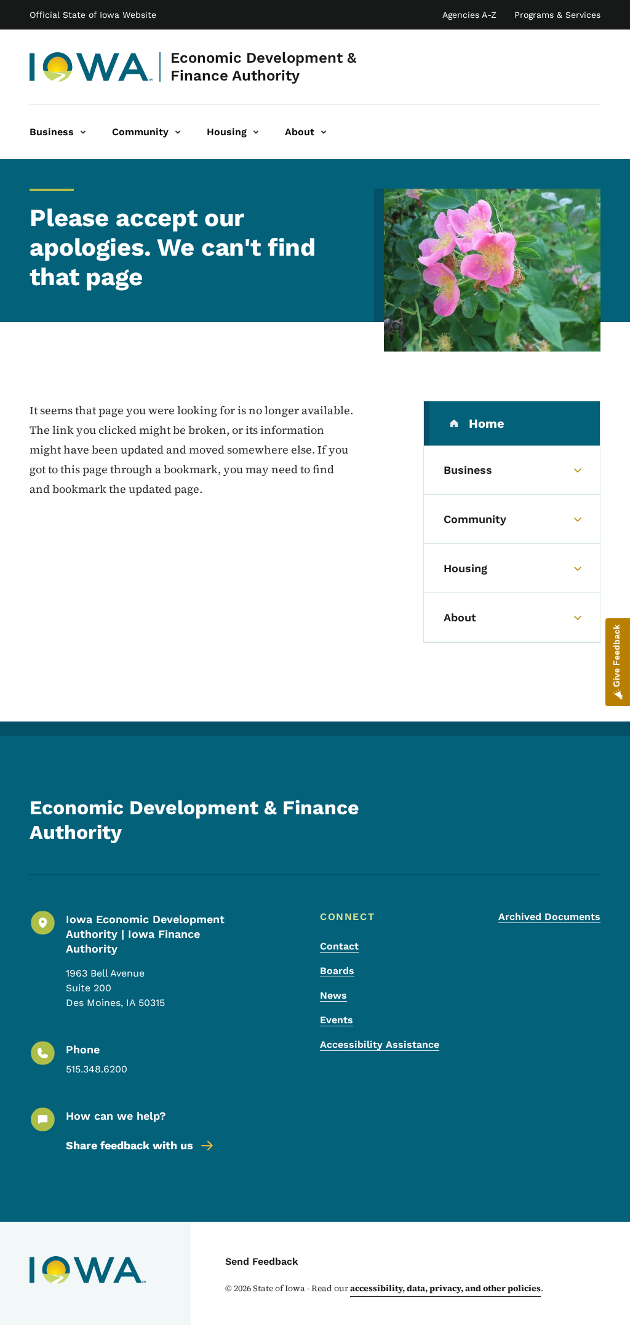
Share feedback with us (129, 1145)
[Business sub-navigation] (83, 132)
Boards (337, 971)
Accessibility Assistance (379, 1044)
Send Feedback (261, 1261)
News (333, 995)
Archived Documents (549, 916)
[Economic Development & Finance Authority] (91, 67)
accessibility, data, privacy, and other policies (445, 1288)
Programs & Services (557, 15)
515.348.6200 (96, 1069)
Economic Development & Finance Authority (263, 66)
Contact (339, 946)
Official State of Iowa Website (93, 15)
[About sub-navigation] (323, 132)
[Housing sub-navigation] (256, 132)
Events (336, 1020)
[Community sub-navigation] (178, 132)
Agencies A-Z (469, 15)
